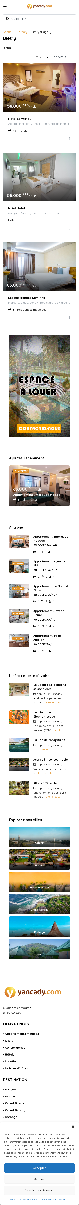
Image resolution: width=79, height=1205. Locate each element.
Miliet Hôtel (16, 208)
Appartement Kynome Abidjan (49, 563)
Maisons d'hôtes (16, 1068)
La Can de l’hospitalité (49, 740)
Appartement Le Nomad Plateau (50, 588)
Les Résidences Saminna (26, 298)
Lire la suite (53, 702)
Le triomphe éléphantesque (44, 714)
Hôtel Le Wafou (19, 119)
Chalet (9, 1041)
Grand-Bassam (15, 1103)
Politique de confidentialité (23, 1199)
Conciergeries (15, 1047)
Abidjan (10, 1089)
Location (11, 1061)
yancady (56, 693)
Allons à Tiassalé (45, 783)
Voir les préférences (39, 1190)
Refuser (39, 1179)
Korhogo (11, 1117)
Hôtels (9, 1054)
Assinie (10, 1096)
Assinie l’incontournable (50, 759)
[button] (73, 1127)
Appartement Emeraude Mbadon (36, 495)
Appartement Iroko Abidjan (47, 638)
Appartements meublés (22, 1034)
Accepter (39, 1168)
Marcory (22, 32)
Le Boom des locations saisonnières (49, 687)
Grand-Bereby (15, 1110)
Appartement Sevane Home (48, 613)
